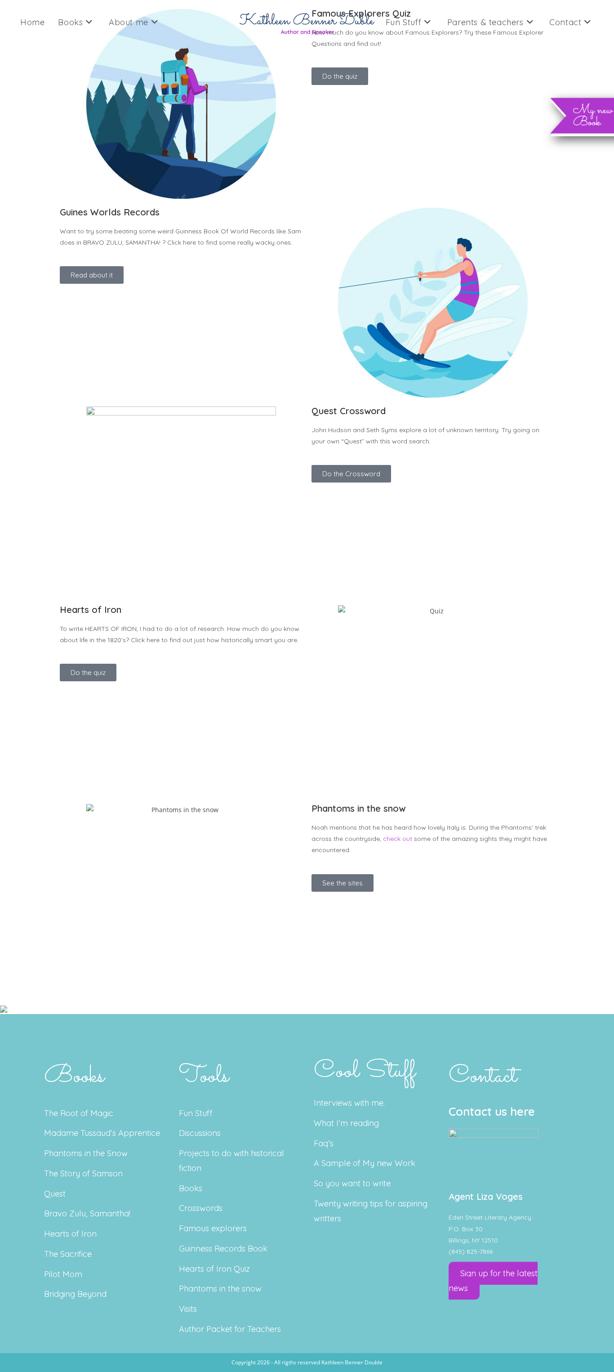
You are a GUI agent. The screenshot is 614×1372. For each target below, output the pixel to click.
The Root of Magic (78, 1113)
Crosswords (200, 1208)
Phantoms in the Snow (86, 1153)
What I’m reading (346, 1123)
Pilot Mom (63, 1274)
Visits (188, 1309)
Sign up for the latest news (493, 1280)
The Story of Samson (83, 1173)
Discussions (200, 1133)
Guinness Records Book (223, 1248)
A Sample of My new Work (364, 1163)
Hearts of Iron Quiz (214, 1269)
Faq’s (324, 1143)
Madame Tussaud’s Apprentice (102, 1133)
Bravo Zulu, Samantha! (87, 1213)
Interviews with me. (349, 1103)
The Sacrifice (68, 1254)
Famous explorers (213, 1228)
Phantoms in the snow (220, 1288)
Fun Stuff (196, 1113)
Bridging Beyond (75, 1294)
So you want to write (352, 1183)
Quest (55, 1194)
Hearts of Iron (70, 1234)
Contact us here (492, 1111)
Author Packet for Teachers (230, 1329)
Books (190, 1188)
